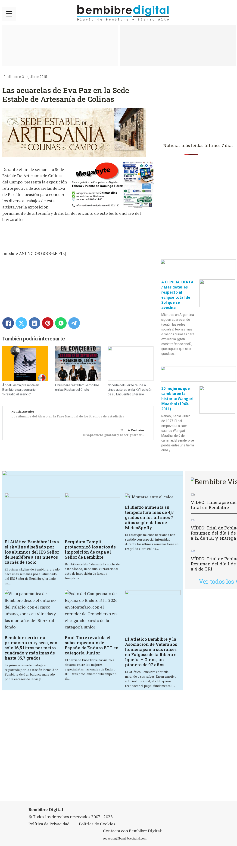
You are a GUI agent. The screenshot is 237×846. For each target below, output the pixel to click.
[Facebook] (8, 323)
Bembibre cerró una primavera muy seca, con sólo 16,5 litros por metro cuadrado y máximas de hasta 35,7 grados (31, 648)
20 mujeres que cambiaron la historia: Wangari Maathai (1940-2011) (177, 398)
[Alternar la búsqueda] (229, 13)
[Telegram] (74, 323)
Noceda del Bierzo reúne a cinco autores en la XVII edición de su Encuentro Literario (130, 389)
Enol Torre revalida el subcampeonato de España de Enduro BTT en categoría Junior (92, 645)
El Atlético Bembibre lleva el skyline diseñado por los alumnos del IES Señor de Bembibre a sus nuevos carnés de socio (32, 552)
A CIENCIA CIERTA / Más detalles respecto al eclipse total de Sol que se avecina (177, 294)
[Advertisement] (82, 749)
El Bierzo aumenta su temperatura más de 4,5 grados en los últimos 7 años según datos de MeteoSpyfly (149, 517)
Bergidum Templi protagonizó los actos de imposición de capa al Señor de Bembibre (90, 549)
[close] (9, 14)
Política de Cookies (97, 824)
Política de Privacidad (48, 824)
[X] (21, 323)
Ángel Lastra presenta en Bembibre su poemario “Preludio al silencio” (20, 389)
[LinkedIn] (34, 323)
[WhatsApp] (61, 323)
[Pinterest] (47, 323)
